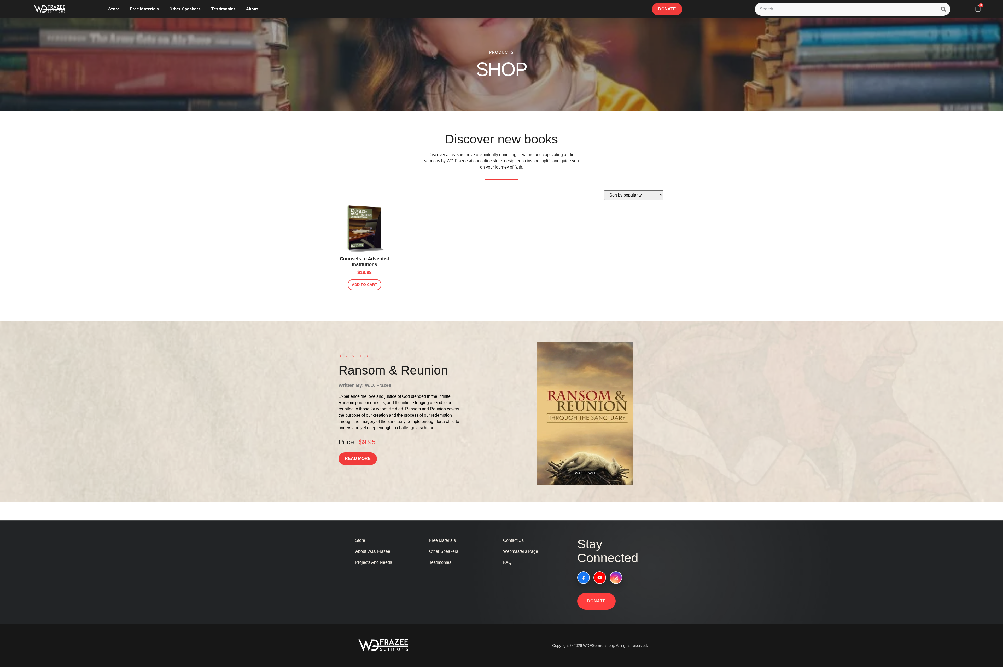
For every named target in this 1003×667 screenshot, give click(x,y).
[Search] (943, 9)
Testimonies (223, 9)
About (252, 9)
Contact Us (513, 540)
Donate (596, 601)
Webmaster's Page (520, 551)
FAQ (507, 562)
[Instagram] (616, 577)
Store (114, 9)
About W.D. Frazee (372, 551)
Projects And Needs (373, 562)
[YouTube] (599, 577)
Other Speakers (185, 9)
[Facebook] (583, 577)
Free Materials (144, 9)
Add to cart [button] (364, 285)
